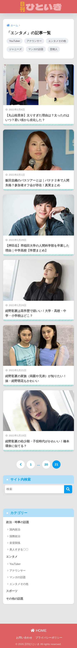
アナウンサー (34, 40)
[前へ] (20, 464)
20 (46, 464)
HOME (41, 630)
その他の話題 (14, 598)
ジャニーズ (15, 49)
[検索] (68, 489)
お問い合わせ (24, 637)
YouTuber (14, 40)
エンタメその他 (57, 40)
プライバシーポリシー (48, 637)
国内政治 (14, 529)
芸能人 (53, 49)
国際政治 (14, 536)
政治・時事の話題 (17, 522)
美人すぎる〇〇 (18, 549)
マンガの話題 (35, 49)
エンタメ (12, 556)
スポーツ (12, 590)
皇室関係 (14, 542)
